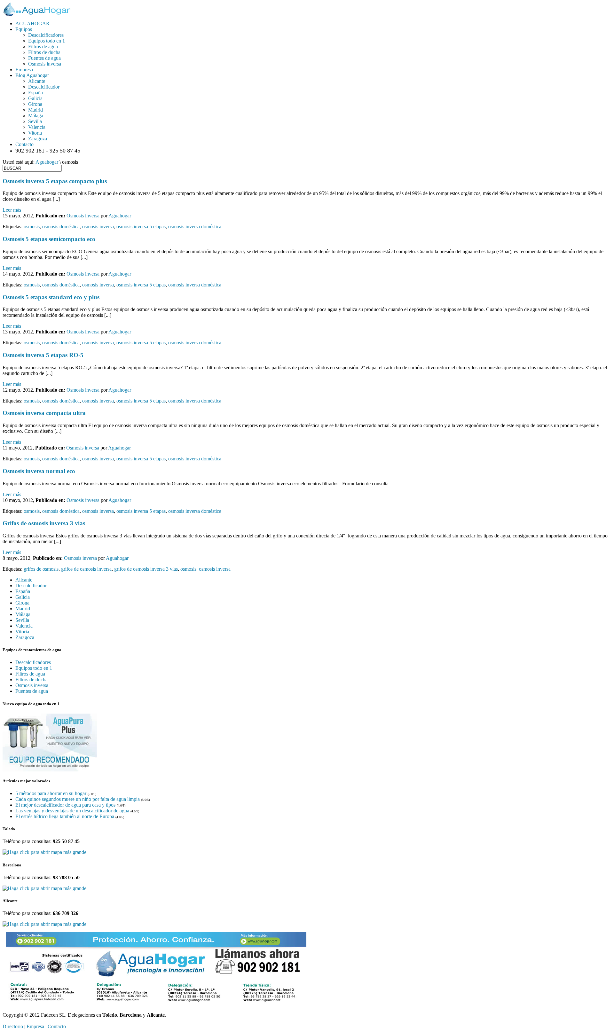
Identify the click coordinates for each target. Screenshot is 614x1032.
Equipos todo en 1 (46, 40)
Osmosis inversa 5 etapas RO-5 (43, 355)
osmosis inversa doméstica (194, 226)
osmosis (32, 226)
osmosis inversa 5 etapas (141, 226)
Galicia (35, 98)
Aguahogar (46, 162)
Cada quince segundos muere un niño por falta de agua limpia (77, 799)
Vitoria (35, 133)
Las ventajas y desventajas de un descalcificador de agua (72, 810)
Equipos (23, 29)
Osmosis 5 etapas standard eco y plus (51, 297)
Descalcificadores (46, 35)
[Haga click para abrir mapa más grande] (44, 852)
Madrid (35, 110)
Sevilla (35, 121)
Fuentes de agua (44, 58)
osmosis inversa (98, 226)
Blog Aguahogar (32, 75)
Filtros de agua (43, 46)
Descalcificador (43, 87)
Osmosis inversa (44, 63)
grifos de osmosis (41, 569)
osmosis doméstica (61, 226)
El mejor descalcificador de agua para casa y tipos (65, 805)
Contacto (24, 144)
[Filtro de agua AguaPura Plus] (50, 769)
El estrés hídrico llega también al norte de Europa (64, 816)
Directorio (13, 1026)
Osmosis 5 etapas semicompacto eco (49, 239)
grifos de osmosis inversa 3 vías (146, 569)
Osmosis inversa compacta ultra (44, 413)
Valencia (36, 127)
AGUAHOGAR (32, 23)
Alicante (36, 81)
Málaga (35, 115)
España (35, 92)
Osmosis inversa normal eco (39, 471)
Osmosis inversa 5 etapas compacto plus (55, 181)
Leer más (12, 210)
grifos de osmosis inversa (86, 569)
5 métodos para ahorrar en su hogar (50, 793)
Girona (35, 104)
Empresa (24, 69)
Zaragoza (37, 138)
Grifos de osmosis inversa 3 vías (44, 523)
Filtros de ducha (44, 52)
